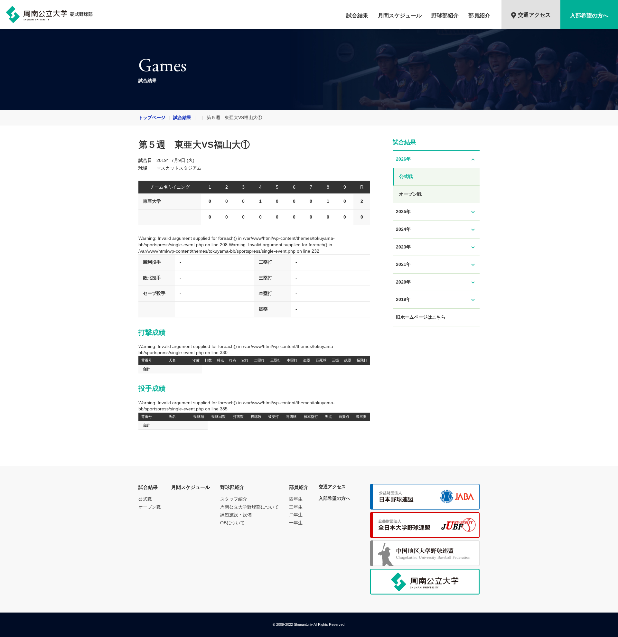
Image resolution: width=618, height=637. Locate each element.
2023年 (436, 247)
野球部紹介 (445, 16)
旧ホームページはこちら (420, 317)
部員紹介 (479, 16)
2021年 (436, 264)
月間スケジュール (400, 16)
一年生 (296, 522)
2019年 (436, 299)
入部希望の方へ (589, 16)
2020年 (436, 282)
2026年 (436, 159)
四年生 (296, 498)
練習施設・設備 (236, 514)
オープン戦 (410, 194)
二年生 (296, 514)
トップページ (151, 117)
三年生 (296, 507)
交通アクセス (534, 15)
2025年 (436, 212)
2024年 (436, 229)
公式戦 (406, 176)
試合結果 (357, 16)
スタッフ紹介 (233, 498)
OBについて (232, 522)
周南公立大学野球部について (249, 507)
